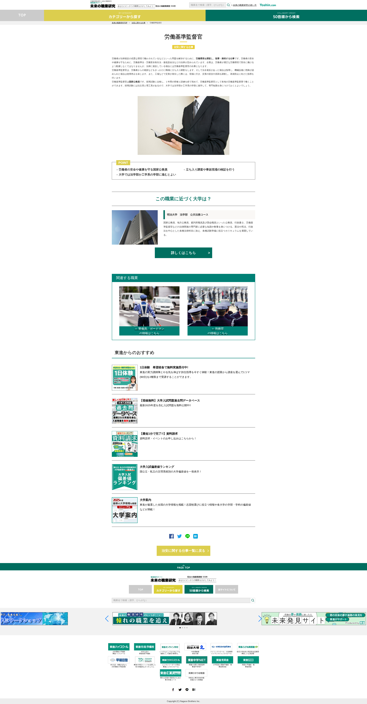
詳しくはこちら (183, 253)
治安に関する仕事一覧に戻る (183, 550)
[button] (180, 627)
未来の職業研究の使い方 (245, 5)
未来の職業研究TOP (119, 23)
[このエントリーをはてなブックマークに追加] (195, 536)
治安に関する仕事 (138, 23)
